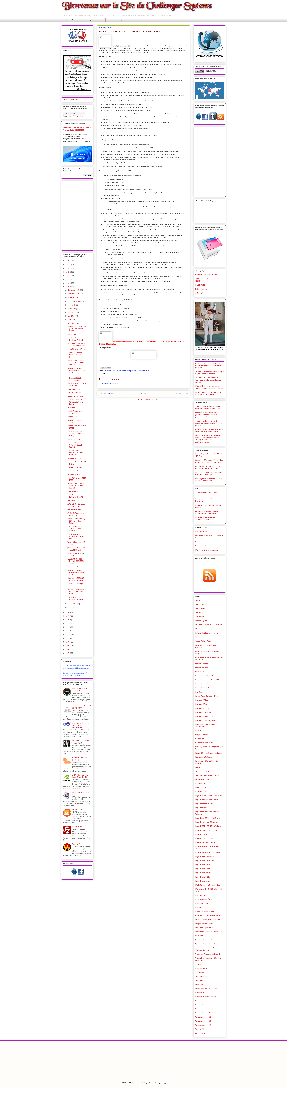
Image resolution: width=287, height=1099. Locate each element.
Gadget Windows (201, 735)
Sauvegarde (199, 936)
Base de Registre (201, 621)
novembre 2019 (74, 294)
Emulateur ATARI (201, 704)
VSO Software (200, 972)
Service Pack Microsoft (203, 940)
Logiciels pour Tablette (203, 873)
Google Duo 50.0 (73, 389)
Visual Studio (200, 985)
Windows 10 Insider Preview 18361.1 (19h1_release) (74, 378)
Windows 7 (199, 1001)
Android (198, 601)
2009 (68, 646)
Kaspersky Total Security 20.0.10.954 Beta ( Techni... (76, 521)
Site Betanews (200, 542)
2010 (68, 642)
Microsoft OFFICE (201, 895)
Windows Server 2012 (203, 1017)
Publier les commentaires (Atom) (148, 400)
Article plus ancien (181, 394)
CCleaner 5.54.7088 (74, 510)
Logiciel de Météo (201, 808)
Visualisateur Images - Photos (206, 989)
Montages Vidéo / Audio (204, 899)
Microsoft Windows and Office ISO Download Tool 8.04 (76, 486)
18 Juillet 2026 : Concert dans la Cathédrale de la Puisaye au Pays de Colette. (208, 380)
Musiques (198, 907)
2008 (68, 649)
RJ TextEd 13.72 (73, 567)
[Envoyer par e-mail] (101, 368)
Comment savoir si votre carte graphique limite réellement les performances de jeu (206, 415)
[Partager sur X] (106, 368)
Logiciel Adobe (200, 792)
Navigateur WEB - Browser (204, 911)
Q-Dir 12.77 (199, 293)
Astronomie (199, 617)
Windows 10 (199, 993)
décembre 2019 (74, 290)
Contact (110, 20)
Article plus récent (106, 394)
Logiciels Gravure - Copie (204, 838)
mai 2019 (71, 316)
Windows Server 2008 (203, 1013)
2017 (68, 616)
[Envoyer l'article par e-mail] (103, 373)
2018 (68, 612)
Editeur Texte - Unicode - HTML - (207, 696)
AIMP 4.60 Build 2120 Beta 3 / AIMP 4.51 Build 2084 (75, 453)
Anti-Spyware (117, 371)
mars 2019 (72, 324)
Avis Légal (120, 20)
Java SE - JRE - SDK (202, 771)
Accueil (143, 394)
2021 (68, 279)
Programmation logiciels (204, 924)
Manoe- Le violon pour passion (206, 550)
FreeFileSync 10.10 (74, 475)
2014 (68, 627)
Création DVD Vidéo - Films (205, 676)
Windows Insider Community (72, 20)
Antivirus (125, 371)
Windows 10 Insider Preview (205, 997)
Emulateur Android (202, 708)
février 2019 (72, 604)
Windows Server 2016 (203, 1021)
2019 (68, 287)
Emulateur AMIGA (201, 700)
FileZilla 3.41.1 (72, 500)
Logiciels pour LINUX (202, 865)
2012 (68, 635)
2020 (68, 283)
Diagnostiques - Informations (205, 684)
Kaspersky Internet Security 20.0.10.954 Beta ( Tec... (75, 537)
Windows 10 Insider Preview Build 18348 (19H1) (75, 573)
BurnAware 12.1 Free (75, 439)
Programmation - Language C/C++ (207, 920)
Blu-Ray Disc (199, 629)
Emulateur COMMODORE (204, 712)
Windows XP (199, 1029)
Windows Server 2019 (203, 1025)
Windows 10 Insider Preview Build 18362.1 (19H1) (76, 370)
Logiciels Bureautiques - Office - (206, 830)
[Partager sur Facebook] (108, 368)
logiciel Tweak (200, 1033)
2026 (68, 261)
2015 (68, 623)
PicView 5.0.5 (77, 810)
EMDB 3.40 (71, 334)
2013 (68, 631)
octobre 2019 (73, 297)
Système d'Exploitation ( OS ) (206, 944)
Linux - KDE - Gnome (202, 788)
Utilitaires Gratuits (201, 968)
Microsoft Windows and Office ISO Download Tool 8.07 (76, 363)
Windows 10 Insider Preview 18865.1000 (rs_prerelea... (75, 355)
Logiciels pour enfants (203, 881)
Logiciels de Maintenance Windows (208, 853)
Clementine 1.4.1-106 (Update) (206, 275)
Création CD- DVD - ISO (203, 672)
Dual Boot (199, 692)
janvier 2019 (72, 608)
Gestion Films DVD (202, 739)
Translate (80, 116)
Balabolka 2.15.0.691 (74, 467)
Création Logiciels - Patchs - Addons (208, 680)
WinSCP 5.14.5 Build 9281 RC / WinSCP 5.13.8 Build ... (76, 592)
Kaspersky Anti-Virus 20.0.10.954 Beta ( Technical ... (74, 529)
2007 (68, 653)
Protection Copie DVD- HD (205, 928)
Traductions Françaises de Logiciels (207, 954)
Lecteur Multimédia (202, 779)
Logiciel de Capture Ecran (204, 804)
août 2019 (72, 305)
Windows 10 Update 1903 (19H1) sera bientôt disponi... (76, 329)
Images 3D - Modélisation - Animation (209, 753)
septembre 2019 (74, 301)
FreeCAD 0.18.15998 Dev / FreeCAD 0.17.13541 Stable (76, 561)
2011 (68, 638)
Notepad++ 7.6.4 (73, 491)
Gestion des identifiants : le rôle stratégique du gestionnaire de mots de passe (208, 423)
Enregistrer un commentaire (111, 383)
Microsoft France (201, 532)
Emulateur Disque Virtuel (204, 716)
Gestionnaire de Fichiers (204, 743)
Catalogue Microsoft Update (94, 20)
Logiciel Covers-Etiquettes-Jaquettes (208, 796)
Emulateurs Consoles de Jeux (205, 720)
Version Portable (201, 976)
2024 (68, 268)
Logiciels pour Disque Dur (204, 857)
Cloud (197, 637)
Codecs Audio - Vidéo (203, 641)
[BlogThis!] (103, 368)
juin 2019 (71, 312)
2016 (68, 620)
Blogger (164, 1083)
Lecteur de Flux (200, 784)
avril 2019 (71, 320)
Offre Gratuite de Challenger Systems (208, 915)
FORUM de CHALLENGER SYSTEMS (138, 20)
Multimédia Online (202, 903)
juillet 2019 (72, 309)
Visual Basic (199, 981)
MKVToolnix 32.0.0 (74, 458)
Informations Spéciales (203, 757)
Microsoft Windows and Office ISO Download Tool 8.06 (76, 445)
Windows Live (200, 1009)
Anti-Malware (108, 371)
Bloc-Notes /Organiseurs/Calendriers (208, 625)
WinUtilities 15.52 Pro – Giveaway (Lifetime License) (76, 402)
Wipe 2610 (76, 844)
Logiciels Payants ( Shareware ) (206, 842)
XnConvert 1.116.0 (201, 289)
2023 (68, 272)
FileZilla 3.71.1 (77, 827)
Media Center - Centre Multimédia (207, 885)
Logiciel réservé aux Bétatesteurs (139, 371)
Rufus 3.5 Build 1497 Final (76, 349)
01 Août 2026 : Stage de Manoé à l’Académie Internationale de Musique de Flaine (208, 365)
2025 (68, 265)
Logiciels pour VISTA (202, 877)
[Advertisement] (77, 215)
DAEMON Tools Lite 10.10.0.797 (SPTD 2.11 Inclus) (76, 434)
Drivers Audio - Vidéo (203, 688)
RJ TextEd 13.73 (73, 471)
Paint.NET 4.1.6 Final (74, 393)
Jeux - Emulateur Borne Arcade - (207, 775)
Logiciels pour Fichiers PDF (205, 861)
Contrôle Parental (201, 664)
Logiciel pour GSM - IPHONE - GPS (207, 818)
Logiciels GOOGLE (201, 834)
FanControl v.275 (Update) (81, 740)
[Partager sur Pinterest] (110, 368)
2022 (68, 276)
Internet (198, 767)
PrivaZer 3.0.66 (72, 417)
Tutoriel (198, 964)
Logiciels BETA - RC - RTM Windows (208, 826)
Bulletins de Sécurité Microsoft (206, 633)
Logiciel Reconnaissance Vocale (206, 800)
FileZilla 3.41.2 (72, 408)
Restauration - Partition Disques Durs (208, 932)
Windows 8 (199, 1005)
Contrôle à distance (202, 668)
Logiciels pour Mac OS (203, 869)
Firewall (198, 731)
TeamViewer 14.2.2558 (75, 396)
